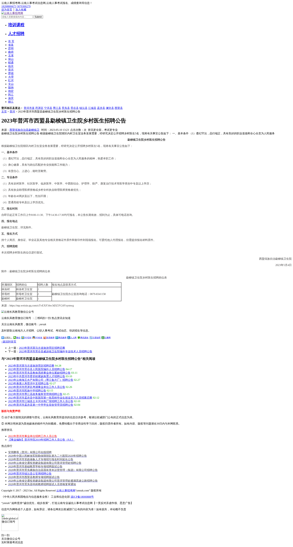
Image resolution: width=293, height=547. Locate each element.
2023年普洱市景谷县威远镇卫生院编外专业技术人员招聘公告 (55, 351)
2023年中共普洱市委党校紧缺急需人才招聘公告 (36, 376)
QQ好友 (38, 337)
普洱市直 (29, 108)
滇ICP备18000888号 (82, 496)
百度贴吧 (96, 337)
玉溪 (11, 55)
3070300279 (24, 6)
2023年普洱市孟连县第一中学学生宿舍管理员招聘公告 (40, 404)
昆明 (11, 48)
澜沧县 (110, 108)
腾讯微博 (62, 337)
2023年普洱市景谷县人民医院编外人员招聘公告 (36, 369)
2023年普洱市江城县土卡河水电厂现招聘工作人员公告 (40, 401)
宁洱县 (48, 108)
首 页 (11, 41)
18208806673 (8, 6)
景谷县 (75, 108)
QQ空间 (27, 337)
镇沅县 (83, 108)
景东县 (66, 108)
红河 (11, 80)
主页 (4, 111)
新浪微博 (50, 337)
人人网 (73, 337)
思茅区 (39, 108)
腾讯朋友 (84, 337)
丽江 (11, 101)
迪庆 (11, 98)
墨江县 (57, 108)
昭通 (11, 62)
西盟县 (119, 108)
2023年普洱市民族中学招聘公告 (27, 390)
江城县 (92, 108)
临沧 (11, 66)
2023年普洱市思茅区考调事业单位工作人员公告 (36, 387)
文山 (11, 83)
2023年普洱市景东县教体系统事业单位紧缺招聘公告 (39, 372)
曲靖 (11, 51)
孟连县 (101, 108)
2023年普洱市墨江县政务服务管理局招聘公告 (35, 394)
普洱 (11, 69)
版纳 (11, 87)
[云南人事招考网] (12, 13)
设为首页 (6, 9)
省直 (11, 44)
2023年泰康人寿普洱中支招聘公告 (28, 383)
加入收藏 (20, 9)
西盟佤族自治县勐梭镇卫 (24, 129)
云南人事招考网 (65, 490)
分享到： (8, 337)
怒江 (11, 94)
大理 (11, 76)
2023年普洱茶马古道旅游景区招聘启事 (42, 347)
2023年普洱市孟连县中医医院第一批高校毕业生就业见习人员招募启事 (50, 397)
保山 (11, 59)
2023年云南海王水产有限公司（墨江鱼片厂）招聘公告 (40, 379)
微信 (18, 337)
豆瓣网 (107, 337)
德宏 (11, 91)
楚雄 (11, 73)
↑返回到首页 (8, 341)
